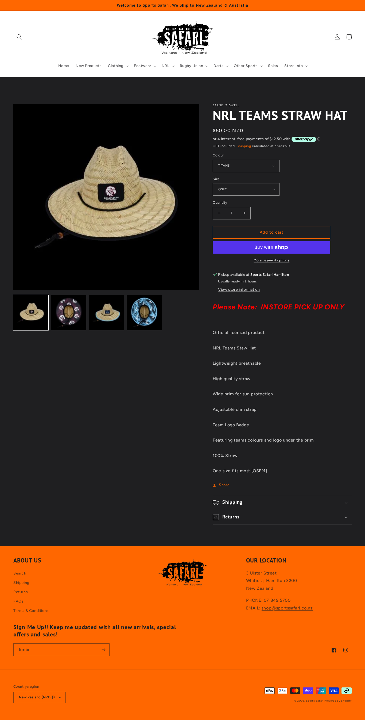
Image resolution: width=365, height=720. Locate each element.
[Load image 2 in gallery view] (68, 312)
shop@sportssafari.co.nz (287, 608)
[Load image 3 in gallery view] (106, 312)
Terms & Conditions (31, 610)
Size (216, 179)
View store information (239, 289)
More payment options (271, 260)
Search (19, 573)
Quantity (220, 202)
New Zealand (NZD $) (37, 697)
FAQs (18, 601)
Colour (218, 155)
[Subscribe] (103, 649)
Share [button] (224, 485)
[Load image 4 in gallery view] (144, 312)
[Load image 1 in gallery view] (30, 312)
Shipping (244, 146)
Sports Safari (315, 700)
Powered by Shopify (338, 700)
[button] (19, 37)
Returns (20, 592)
